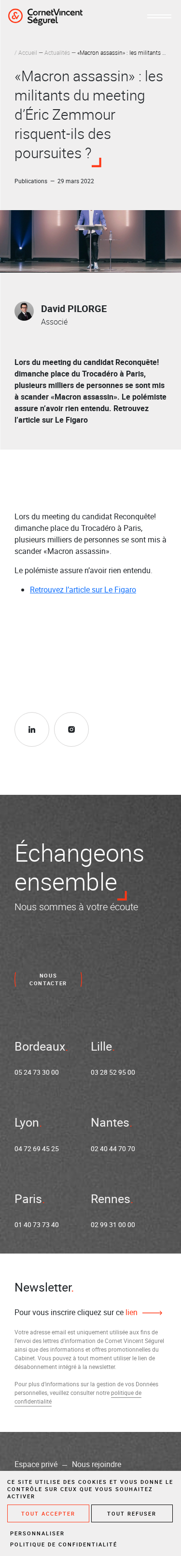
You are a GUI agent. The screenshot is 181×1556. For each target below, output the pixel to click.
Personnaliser (37, 1533)
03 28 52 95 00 (113, 1072)
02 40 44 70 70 (113, 1148)
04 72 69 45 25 (36, 1148)
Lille (101, 1046)
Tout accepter (48, 1513)
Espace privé (35, 1464)
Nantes (110, 1122)
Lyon (26, 1122)
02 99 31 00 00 (113, 1224)
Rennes (110, 1198)
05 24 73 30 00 (36, 1072)
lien (131, 1312)
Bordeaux (39, 1046)
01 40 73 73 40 (36, 1224)
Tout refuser (131, 1513)
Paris (28, 1198)
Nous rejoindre (96, 1464)
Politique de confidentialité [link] (63, 1544)
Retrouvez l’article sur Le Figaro (83, 589)
